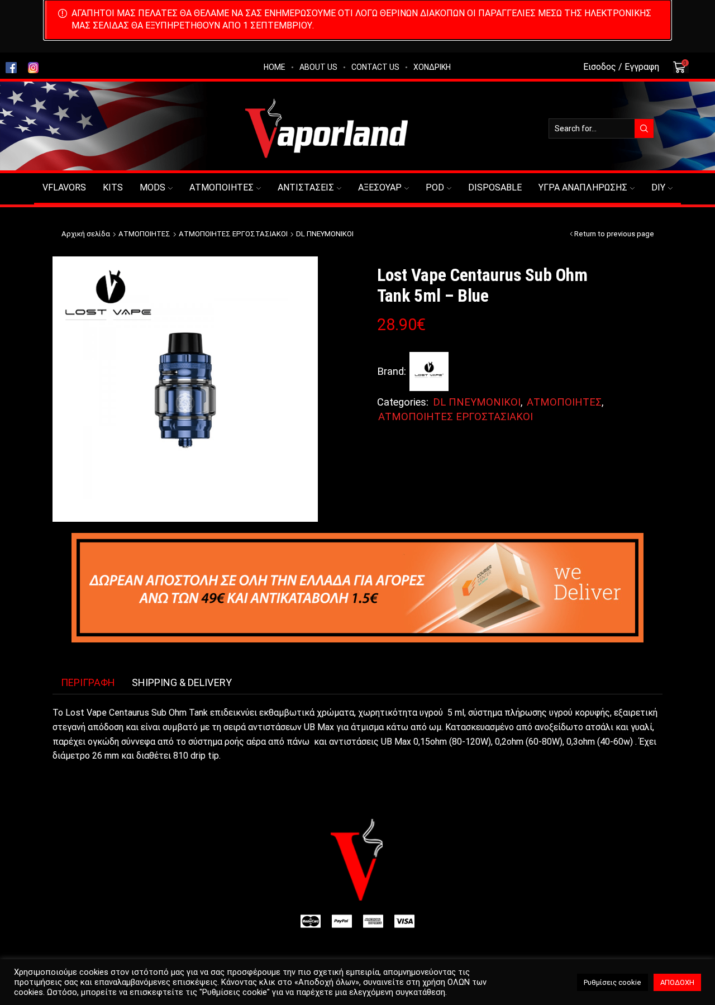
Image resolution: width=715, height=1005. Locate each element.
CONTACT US (375, 67)
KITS (113, 187)
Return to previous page (614, 234)
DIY (658, 187)
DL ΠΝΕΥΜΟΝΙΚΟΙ (325, 234)
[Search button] (644, 128)
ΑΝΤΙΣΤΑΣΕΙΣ (306, 187)
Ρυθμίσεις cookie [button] (612, 982)
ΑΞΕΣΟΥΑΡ (380, 187)
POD (435, 187)
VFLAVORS (64, 187)
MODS (152, 187)
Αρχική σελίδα (85, 234)
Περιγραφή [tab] (88, 682)
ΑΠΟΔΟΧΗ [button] (677, 982)
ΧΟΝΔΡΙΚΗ (432, 67)
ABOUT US (318, 67)
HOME (274, 67)
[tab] (88, 682)
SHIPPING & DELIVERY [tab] (182, 682)
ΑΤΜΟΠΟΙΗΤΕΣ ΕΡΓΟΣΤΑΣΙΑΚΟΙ (233, 234)
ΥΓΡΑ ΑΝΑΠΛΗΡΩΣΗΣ (582, 187)
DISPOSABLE (495, 187)
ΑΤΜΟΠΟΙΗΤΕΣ (221, 187)
